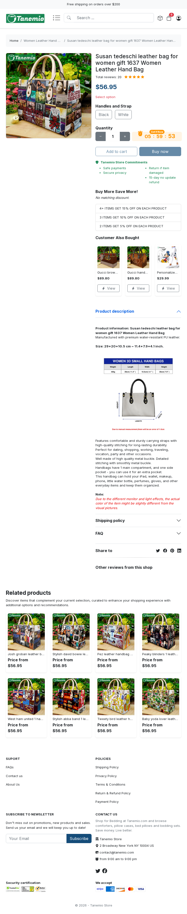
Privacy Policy (106, 776)
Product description (114, 311)
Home (14, 40)
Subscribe (79, 838)
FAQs (10, 767)
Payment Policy (107, 802)
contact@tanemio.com (117, 852)
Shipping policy (110, 520)
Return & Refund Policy (113, 793)
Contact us (14, 776)
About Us (13, 784)
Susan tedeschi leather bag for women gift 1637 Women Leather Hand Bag (124, 40)
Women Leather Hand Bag (44, 40)
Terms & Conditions (110, 784)
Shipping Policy (107, 767)
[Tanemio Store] (25, 18)
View (111, 288)
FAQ (99, 533)
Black (104, 114)
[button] (58, 18)
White (123, 114)
